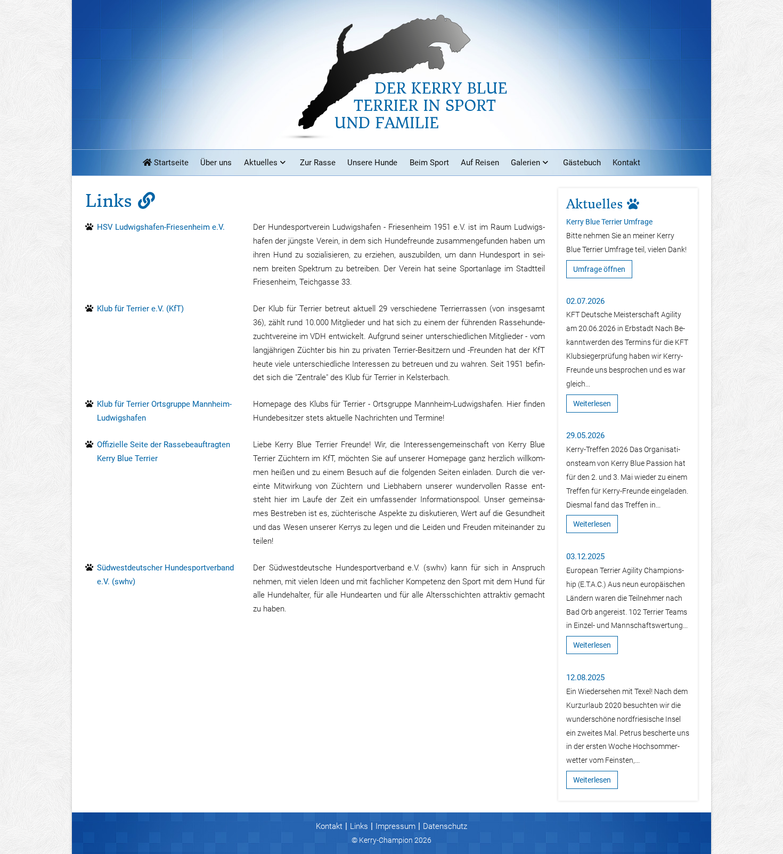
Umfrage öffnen (599, 269)
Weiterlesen (592, 403)
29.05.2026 (585, 435)
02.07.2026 (585, 301)
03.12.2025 (585, 556)
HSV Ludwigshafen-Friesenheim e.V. (161, 227)
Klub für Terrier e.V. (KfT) (140, 308)
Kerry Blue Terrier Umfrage (609, 221)
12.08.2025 (585, 677)
